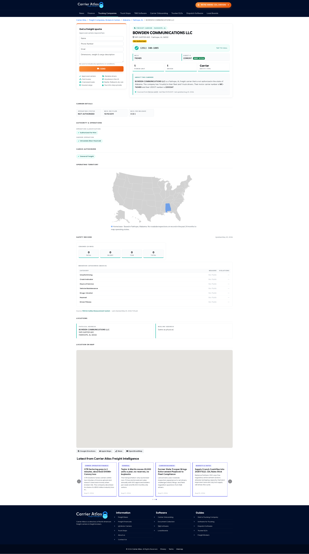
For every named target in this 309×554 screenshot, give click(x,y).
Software (163, 526)
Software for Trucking (206, 522)
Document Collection (166, 522)
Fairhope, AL (138, 20)
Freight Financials (125, 522)
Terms (171, 549)
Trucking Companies (107, 13)
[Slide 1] (152, 499)
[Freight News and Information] (92, 515)
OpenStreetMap (135, 451)
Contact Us (122, 540)
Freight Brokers (203, 535)
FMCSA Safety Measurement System (96, 311)
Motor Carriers (125, 526)
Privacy (163, 549)
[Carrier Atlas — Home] (90, 5)
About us (121, 535)
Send (102, 69)
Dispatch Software (194, 13)
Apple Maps (106, 451)
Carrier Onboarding (159, 13)
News (81, 13)
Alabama (126, 20)
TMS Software (140, 13)
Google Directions (87, 451)
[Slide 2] (154, 499)
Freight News (123, 517)
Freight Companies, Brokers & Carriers (104, 20)
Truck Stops (125, 13)
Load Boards (212, 13)
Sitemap (179, 549)
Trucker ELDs (177, 13)
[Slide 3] (156, 499)
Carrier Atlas (81, 20)
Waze (120, 451)
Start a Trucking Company (208, 517)
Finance (91, 13)
